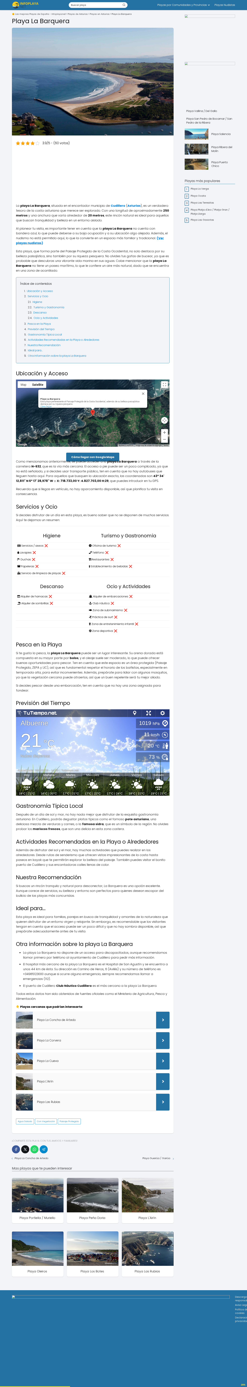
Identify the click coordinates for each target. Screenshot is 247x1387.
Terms (166, 445)
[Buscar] (124, 5)
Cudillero (118, 206)
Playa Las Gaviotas (203, 220)
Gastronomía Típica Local (45, 334)
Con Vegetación (46, 1121)
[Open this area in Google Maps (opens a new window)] (22, 444)
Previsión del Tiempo (41, 329)
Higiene (37, 302)
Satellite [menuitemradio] (37, 384)
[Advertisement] (93, 174)
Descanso (40, 312)
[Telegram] (44, 1149)
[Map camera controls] (164, 420)
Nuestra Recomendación (44, 345)
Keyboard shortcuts (126, 445)
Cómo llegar (46, 406)
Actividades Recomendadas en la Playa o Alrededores (63, 340)
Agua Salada (25, 1121)
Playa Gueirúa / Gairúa (156, 1158)
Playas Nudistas (225, 5)
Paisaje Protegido (69, 1121)
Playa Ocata (199, 195)
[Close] (143, 394)
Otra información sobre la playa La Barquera (57, 356)
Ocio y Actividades (46, 318)
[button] (93, 413)
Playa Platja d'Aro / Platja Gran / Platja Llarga (210, 211)
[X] (25, 1149)
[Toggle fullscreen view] (164, 384)
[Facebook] (16, 1149)
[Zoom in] (164, 432)
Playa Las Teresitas (203, 202)
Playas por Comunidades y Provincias (182, 5)
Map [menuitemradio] (23, 384)
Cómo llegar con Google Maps (92, 457)
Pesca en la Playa (39, 324)
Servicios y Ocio (38, 296)
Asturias (134, 206)
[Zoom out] (164, 439)
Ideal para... (35, 350)
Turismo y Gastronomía (48, 307)
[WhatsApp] (34, 1149)
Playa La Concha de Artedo (32, 1158)
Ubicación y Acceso (40, 291)
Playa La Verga (200, 188)
